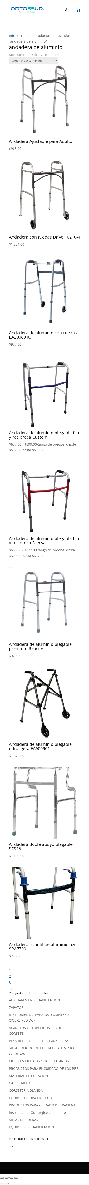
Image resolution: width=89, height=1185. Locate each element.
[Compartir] (11, 1178)
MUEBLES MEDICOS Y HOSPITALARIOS (39, 1061)
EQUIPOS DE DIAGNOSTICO (30, 1097)
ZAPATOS (16, 1007)
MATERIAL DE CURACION (28, 1076)
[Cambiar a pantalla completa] (7, 1178)
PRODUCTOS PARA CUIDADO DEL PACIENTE (43, 1105)
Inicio (13, 35)
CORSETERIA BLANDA (26, 1090)
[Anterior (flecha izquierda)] (2, 1183)
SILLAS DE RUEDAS (23, 1119)
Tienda (26, 35)
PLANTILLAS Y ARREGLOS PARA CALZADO (41, 1041)
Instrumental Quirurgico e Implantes (38, 1112)
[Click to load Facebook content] (11, 1146)
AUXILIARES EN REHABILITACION (34, 1000)
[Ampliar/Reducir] (2, 1178)
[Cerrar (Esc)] (16, 1178)
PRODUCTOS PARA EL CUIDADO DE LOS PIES (44, 1068)
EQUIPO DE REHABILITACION (31, 1127)
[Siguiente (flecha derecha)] (7, 1183)
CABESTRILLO (19, 1083)
